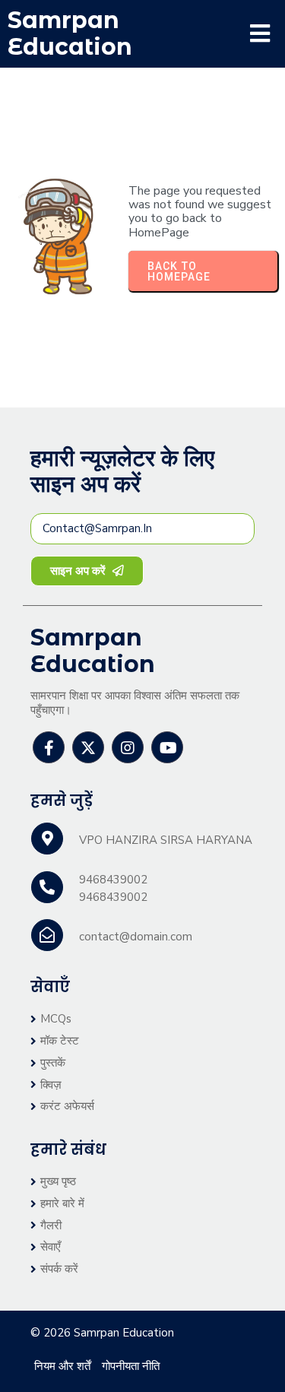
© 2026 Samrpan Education (102, 1332)
